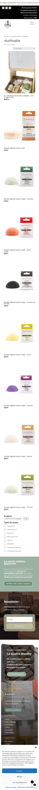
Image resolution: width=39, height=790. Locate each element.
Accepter (19, 771)
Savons (7, 719)
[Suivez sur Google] (10, 8)
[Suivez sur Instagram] (6, 8)
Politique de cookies (11, 787)
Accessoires (9, 730)
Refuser (19, 777)
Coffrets (7, 727)
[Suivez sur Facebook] (3, 8)
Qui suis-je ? (9, 741)
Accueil (6, 36)
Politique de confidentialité (25, 787)
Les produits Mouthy (16, 674)
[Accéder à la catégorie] (26, 518)
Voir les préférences (19, 782)
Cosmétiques (9, 725)
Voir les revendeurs (13, 710)
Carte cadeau (9, 732)
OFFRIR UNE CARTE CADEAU (18, 583)
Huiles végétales (10, 722)
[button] (36, 747)
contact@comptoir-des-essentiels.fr (17, 697)
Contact (7, 744)
